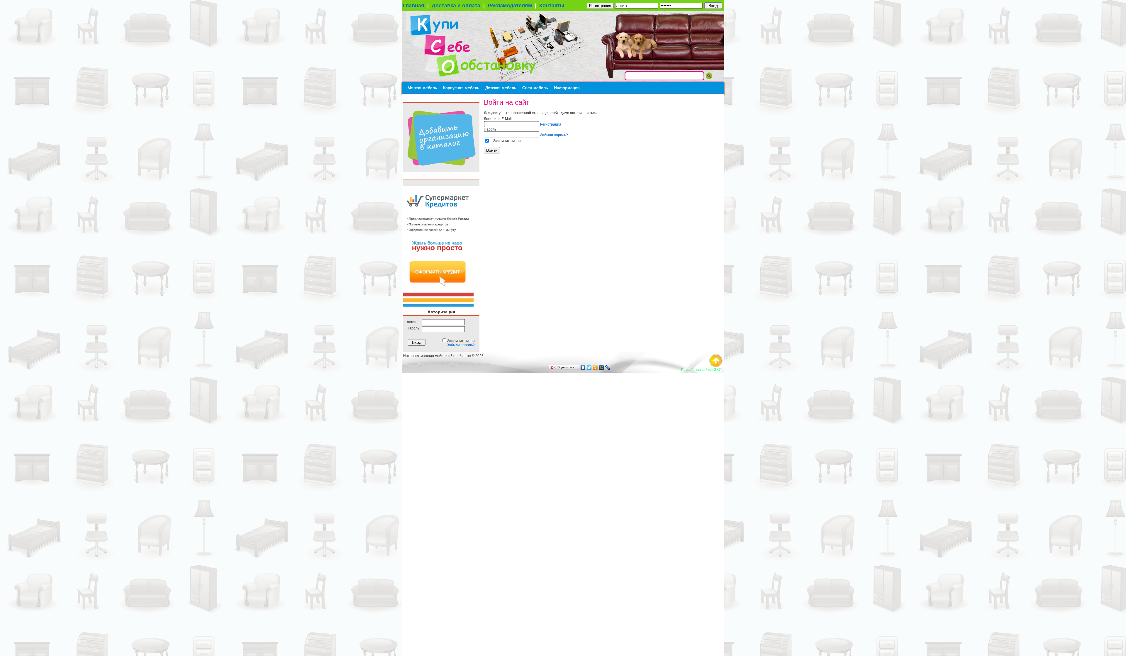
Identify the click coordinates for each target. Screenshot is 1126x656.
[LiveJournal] (608, 367)
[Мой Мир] (601, 367)
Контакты (551, 6)
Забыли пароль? (461, 345)
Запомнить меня (507, 141)
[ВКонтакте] (583, 367)
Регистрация (600, 6)
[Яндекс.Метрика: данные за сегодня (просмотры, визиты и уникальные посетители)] (434, 364)
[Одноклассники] (595, 367)
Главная (413, 6)
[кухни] (410, 364)
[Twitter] (589, 367)
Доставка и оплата (456, 6)
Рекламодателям (510, 6)
